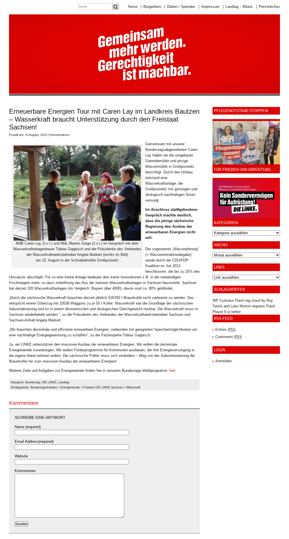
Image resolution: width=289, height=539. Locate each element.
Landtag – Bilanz (238, 7)
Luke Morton (241, 306)
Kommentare (25, 471)
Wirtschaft (133, 387)
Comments (228, 337)
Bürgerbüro (151, 7)
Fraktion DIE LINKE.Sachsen (103, 387)
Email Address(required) (34, 441)
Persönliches (268, 7)
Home (132, 7)
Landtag (63, 382)
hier (172, 370)
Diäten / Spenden (179, 7)
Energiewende (70, 387)
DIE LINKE (49, 382)
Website (21, 456)
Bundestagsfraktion (43, 387)
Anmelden (223, 361)
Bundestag (32, 382)
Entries (225, 329)
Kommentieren (59, 135)
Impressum (209, 7)
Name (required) (28, 427)
